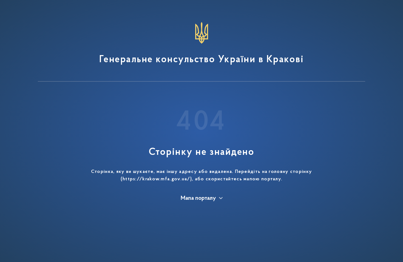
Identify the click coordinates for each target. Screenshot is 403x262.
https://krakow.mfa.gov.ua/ (156, 179)
